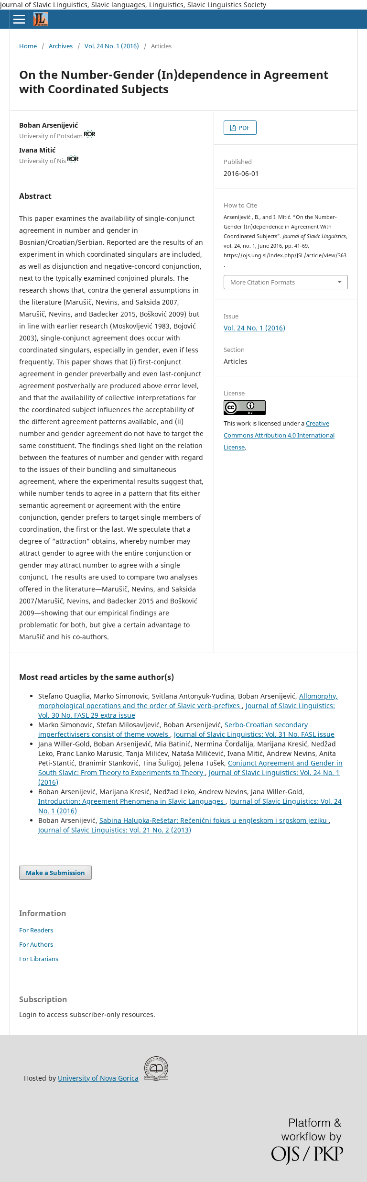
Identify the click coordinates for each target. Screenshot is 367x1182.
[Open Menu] (19, 19)
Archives (61, 46)
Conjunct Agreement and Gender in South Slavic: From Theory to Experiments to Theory (190, 767)
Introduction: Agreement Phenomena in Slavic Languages (132, 801)
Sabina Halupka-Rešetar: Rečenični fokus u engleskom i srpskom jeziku (214, 820)
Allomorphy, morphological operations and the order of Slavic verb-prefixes (188, 700)
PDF (243, 127)
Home (28, 46)
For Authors (36, 944)
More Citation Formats (262, 282)
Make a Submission (55, 872)
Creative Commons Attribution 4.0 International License (279, 435)
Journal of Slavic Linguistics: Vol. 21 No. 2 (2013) (114, 829)
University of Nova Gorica (98, 1078)
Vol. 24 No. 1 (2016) (112, 46)
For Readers (36, 930)
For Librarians (38, 958)
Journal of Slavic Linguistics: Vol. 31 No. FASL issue (254, 734)
